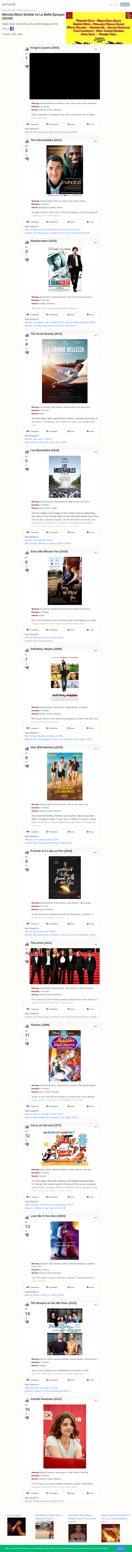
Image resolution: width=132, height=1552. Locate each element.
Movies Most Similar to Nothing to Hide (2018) (48, 843)
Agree (120, 1548)
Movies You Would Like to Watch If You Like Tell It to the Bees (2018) (60, 935)
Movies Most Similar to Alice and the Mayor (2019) (51, 132)
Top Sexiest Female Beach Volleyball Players (48, 1517)
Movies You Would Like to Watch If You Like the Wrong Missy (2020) (60, 322)
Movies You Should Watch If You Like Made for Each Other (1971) (58, 739)
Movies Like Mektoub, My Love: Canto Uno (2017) (50, 325)
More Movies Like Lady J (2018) (41, 1388)
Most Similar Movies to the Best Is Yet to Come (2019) (53, 229)
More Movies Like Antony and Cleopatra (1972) (49, 1204)
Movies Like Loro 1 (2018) (38, 439)
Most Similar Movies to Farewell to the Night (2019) (51, 1117)
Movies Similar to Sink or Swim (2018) (44, 1295)
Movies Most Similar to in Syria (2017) (44, 637)
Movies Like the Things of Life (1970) (44, 1114)
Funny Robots (14, 1515)
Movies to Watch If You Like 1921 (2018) (45, 1208)
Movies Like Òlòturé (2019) (39, 540)
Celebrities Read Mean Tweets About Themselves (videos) (82, 1518)
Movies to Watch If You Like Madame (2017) (47, 1391)
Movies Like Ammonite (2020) (40, 931)
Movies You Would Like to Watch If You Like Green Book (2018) (57, 233)
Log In (115, 4)
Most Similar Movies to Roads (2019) (44, 736)
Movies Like (30, 10)
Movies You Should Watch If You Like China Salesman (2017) (115, 1518)
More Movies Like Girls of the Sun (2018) (46, 442)
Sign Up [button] (125, 4)
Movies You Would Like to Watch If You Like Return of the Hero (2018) (61, 1017)
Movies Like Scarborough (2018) (41, 839)
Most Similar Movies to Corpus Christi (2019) (48, 543)
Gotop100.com (8, 10)
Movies (20, 10)
